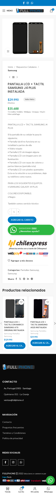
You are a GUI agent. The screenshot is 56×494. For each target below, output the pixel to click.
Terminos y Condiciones (14, 433)
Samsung (12, 70)
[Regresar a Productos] (13, 77)
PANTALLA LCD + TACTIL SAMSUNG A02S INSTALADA (39, 325)
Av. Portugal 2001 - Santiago (17, 388)
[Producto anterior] (10, 77)
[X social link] (20, 279)
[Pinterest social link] (24, 279)
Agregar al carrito (22, 220)
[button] (15, 345)
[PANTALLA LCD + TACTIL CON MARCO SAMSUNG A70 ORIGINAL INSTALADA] (15, 308)
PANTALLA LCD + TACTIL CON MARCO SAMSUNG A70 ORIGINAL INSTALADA (14, 326)
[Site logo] (30, 10)
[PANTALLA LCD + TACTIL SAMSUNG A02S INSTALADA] (41, 308)
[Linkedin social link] (28, 279)
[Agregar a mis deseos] (21, 302)
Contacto (7, 422)
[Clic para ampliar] (8, 51)
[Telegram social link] (32, 279)
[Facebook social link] (24, 3)
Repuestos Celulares (26, 67)
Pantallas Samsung (30, 270)
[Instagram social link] (28, 3)
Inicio (10, 67)
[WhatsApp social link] (32, 3)
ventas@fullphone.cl (14, 400)
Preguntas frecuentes (13, 427)
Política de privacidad (12, 438)
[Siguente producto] (17, 77)
